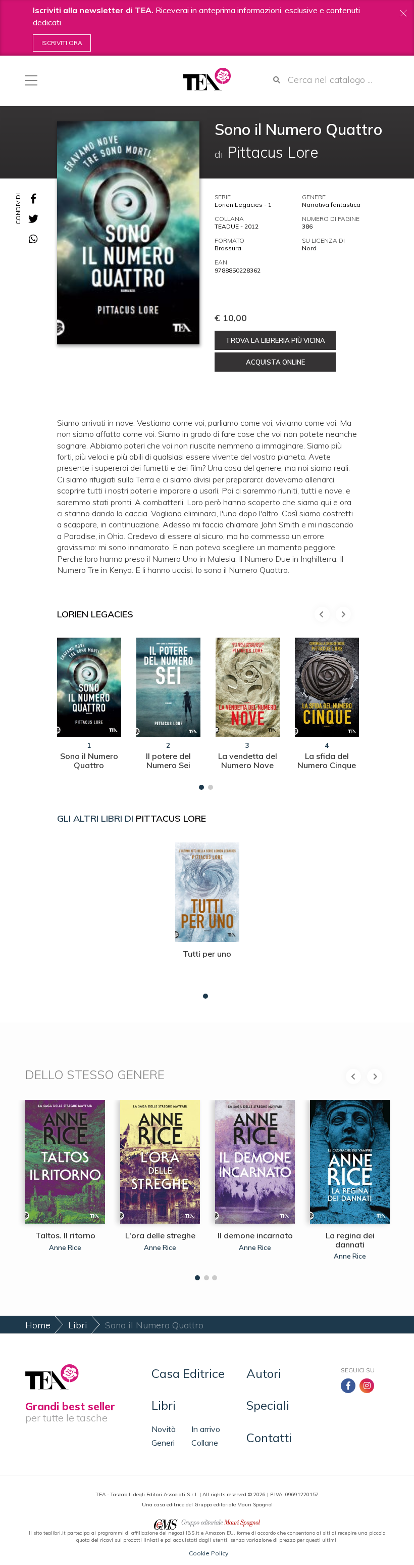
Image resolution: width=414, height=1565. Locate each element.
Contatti (269, 1437)
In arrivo (205, 1429)
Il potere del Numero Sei (168, 760)
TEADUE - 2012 (236, 226)
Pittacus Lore (171, 818)
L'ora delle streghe (160, 1235)
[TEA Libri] (207, 79)
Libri (77, 1325)
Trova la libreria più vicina (275, 340)
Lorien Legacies (95, 614)
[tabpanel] (89, 711)
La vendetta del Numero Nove (247, 760)
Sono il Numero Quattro (89, 760)
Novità (163, 1429)
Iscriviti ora (61, 43)
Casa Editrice (188, 1373)
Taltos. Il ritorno (65, 1235)
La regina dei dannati (350, 1239)
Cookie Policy (208, 1553)
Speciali (267, 1405)
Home (37, 1325)
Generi (163, 1443)
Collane (204, 1443)
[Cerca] (276, 80)
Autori (263, 1373)
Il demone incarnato (255, 1235)
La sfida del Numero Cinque (326, 760)
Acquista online (275, 362)
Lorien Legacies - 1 (243, 204)
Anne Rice (65, 1247)
